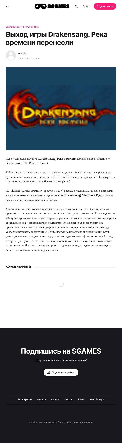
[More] (7, 6)
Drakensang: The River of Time (22, 27)
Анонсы (55, 399)
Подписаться (105, 6)
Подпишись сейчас (63, 372)
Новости (41, 399)
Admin (22, 53)
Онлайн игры (97, 399)
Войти (87, 6)
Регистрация (25, 399)
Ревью (81, 399)
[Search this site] (76, 6)
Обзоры (68, 399)
